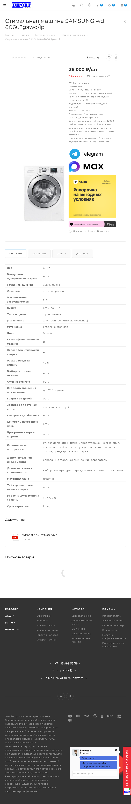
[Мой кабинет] (89, 5)
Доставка (82, 253)
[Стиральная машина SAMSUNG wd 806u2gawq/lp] (44, 193)
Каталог (11, 609)
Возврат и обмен (46, 639)
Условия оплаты (46, 625)
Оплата (61, 253)
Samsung (93, 57)
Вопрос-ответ (110, 630)
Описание (15, 253)
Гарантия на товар (47, 634)
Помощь (108, 609)
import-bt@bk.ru (68, 670)
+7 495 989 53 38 (66, 663)
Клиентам (42, 620)
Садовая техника (81, 633)
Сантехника (78, 628)
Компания (44, 609)
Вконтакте (61, 696)
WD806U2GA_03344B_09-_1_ (40, 535)
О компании (43, 615)
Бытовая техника (81, 615)
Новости (12, 629)
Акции (9, 615)
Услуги (10, 622)
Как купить (39, 253)
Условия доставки (47, 630)
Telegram (70, 696)
